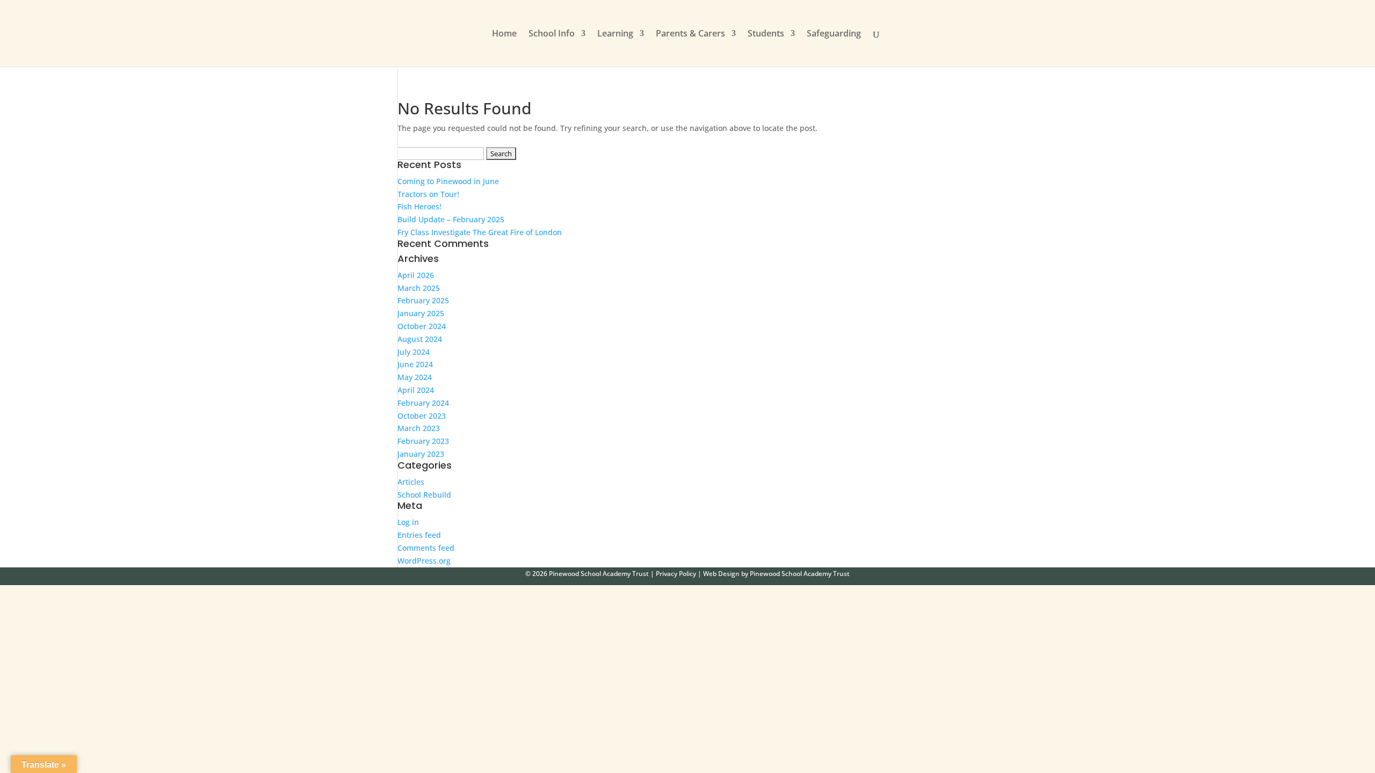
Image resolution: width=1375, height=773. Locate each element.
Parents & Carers (690, 34)
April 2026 (415, 275)
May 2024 (414, 377)
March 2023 (418, 428)
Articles (410, 482)
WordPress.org (424, 561)
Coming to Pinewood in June (448, 181)
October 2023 (421, 416)
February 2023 (423, 441)
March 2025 (418, 288)
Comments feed (425, 548)
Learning (615, 34)
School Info (552, 34)
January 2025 (420, 313)
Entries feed (419, 535)
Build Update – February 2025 (450, 219)
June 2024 (415, 364)
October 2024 (421, 326)
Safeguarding (834, 34)
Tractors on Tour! (428, 194)
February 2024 (423, 403)
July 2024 (413, 352)
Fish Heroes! (419, 206)
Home (504, 34)
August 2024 (419, 339)
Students (766, 34)
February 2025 (423, 300)
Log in (408, 522)
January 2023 (420, 454)
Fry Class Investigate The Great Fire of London (479, 232)
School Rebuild (424, 495)
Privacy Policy (676, 573)
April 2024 (415, 390)
